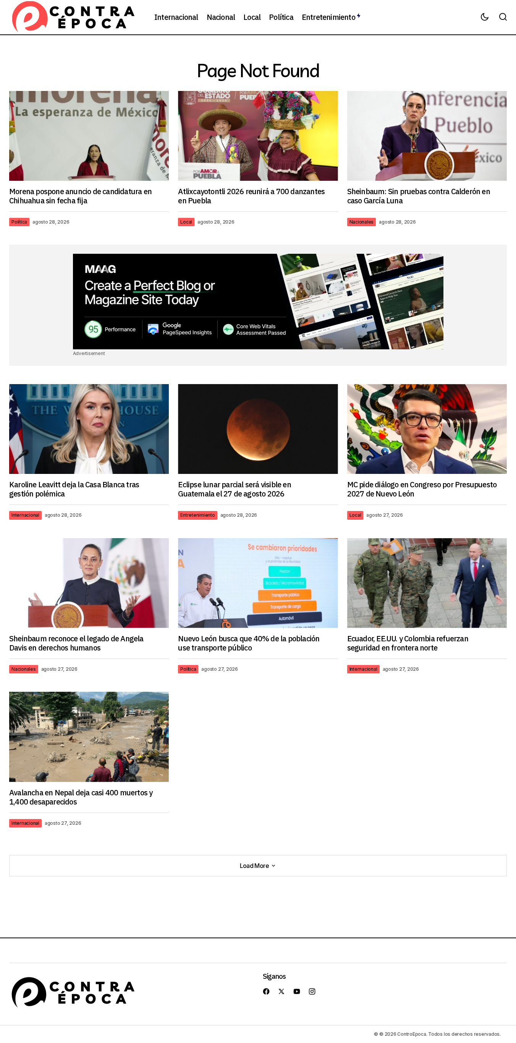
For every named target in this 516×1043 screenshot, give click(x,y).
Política (19, 222)
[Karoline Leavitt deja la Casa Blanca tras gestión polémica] (89, 429)
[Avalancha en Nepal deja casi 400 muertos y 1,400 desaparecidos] (89, 737)
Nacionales (361, 222)
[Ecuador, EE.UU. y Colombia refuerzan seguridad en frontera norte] (427, 583)
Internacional (25, 515)
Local (186, 222)
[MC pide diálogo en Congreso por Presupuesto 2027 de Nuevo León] (427, 429)
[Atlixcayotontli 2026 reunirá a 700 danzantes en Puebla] (258, 136)
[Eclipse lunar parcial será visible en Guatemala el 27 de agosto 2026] (258, 429)
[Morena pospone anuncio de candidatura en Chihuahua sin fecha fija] (89, 136)
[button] (485, 17)
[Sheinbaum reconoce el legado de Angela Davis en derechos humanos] (89, 583)
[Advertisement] (258, 301)
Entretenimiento (197, 515)
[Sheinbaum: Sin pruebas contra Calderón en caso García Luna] (427, 136)
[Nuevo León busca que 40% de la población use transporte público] (258, 583)
